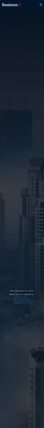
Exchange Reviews (22, 299)
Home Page (22, 296)
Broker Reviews (22, 298)
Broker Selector (22, 301)
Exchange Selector (22, 303)
